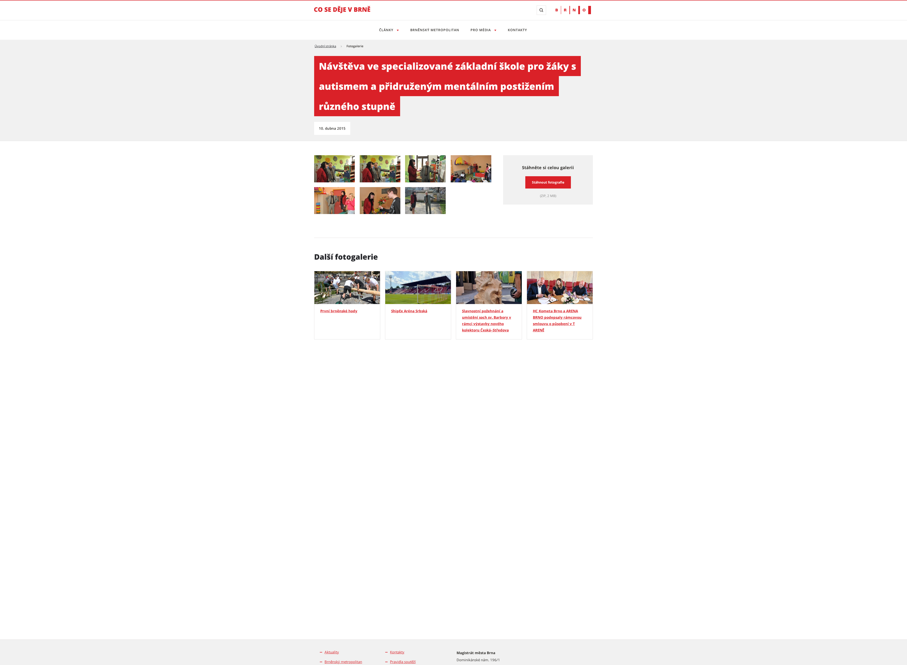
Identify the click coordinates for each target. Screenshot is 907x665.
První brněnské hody (338, 311)
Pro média (481, 30)
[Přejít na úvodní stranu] (342, 12)
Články (386, 30)
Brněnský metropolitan (434, 30)
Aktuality (332, 652)
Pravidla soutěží (403, 661)
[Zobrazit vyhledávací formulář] (541, 10)
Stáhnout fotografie (548, 182)
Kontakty (517, 30)
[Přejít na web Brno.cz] (573, 10)
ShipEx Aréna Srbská (409, 311)
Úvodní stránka (325, 46)
